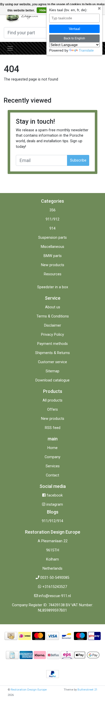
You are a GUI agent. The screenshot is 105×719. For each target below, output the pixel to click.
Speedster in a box (52, 287)
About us (52, 307)
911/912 (52, 219)
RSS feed (52, 428)
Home (52, 448)
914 (52, 228)
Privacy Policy (52, 334)
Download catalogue (52, 380)
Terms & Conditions (52, 316)
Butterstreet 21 (87, 689)
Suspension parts (52, 237)
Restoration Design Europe (29, 689)
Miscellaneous (52, 247)
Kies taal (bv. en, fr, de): (68, 10)
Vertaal (74, 29)
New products (52, 265)
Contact (52, 475)
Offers (52, 409)
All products (52, 400)
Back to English (74, 38)
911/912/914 (52, 521)
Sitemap (52, 371)
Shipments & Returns (52, 353)
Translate (86, 50)
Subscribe (78, 160)
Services (53, 466)
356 (52, 210)
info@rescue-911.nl (55, 596)
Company (52, 457)
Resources (52, 274)
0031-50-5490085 (54, 578)
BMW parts (53, 256)
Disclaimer (52, 325)
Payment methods (52, 344)
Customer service (52, 362)
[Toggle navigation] (10, 48)
